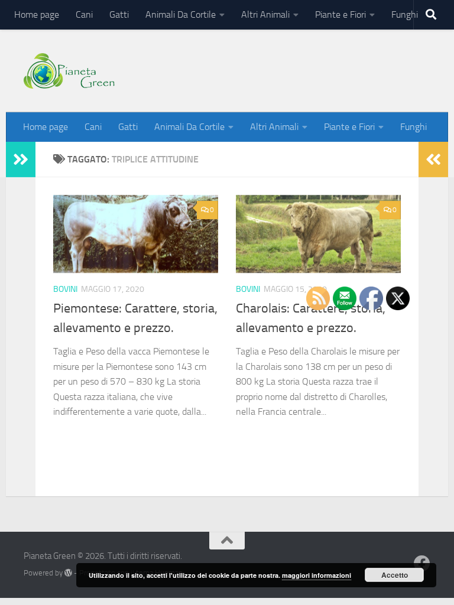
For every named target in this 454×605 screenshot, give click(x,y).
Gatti (119, 14)
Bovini (65, 289)
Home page (36, 14)
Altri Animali (265, 14)
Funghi (404, 14)
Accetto (394, 575)
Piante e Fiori (340, 14)
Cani (84, 14)
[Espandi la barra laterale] (20, 159)
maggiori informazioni (316, 575)
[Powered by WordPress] (68, 573)
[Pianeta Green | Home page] (69, 71)
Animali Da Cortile (180, 14)
